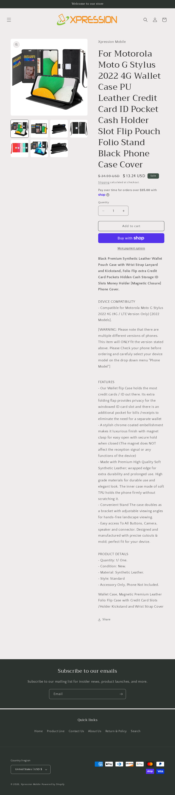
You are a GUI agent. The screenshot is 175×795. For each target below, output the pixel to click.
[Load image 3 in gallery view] (59, 129)
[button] (9, 20)
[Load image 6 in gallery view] (39, 148)
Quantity (103, 202)
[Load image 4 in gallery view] (79, 129)
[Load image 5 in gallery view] (19, 148)
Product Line (55, 731)
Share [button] (106, 619)
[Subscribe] (121, 694)
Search (136, 731)
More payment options (131, 248)
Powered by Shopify (53, 784)
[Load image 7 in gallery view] (59, 148)
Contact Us (76, 731)
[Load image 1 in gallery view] (19, 129)
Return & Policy (116, 731)
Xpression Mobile (31, 784)
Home (38, 731)
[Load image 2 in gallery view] (39, 129)
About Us (94, 731)
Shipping (103, 182)
